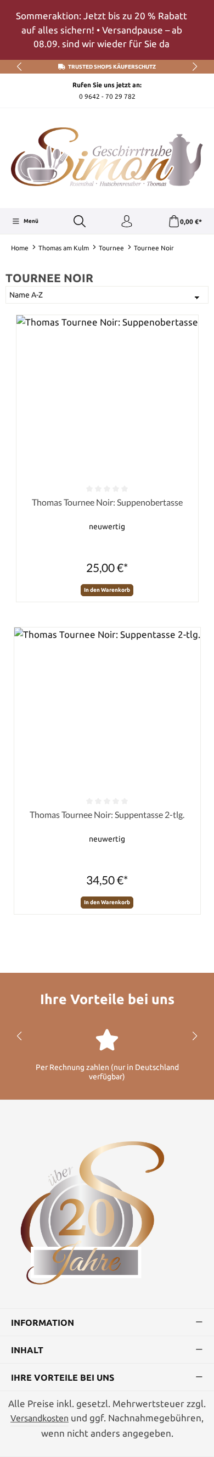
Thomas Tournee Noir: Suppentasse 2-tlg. (107, 814)
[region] (107, 30)
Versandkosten (39, 1418)
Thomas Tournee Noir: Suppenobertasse (107, 502)
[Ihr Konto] (127, 221)
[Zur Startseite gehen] (107, 157)
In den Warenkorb (107, 590)
